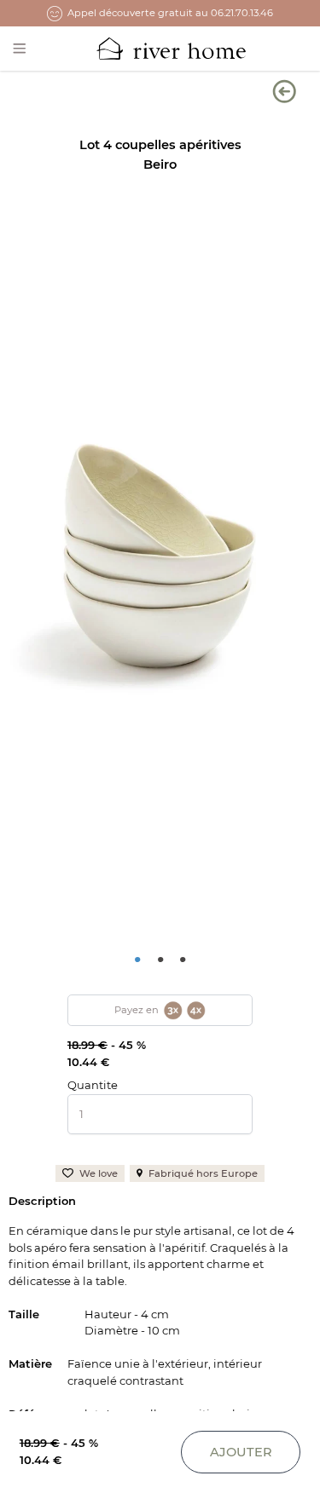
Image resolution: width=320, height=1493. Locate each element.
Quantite (92, 1085)
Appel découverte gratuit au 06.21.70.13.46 (170, 13)
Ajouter (241, 1452)
